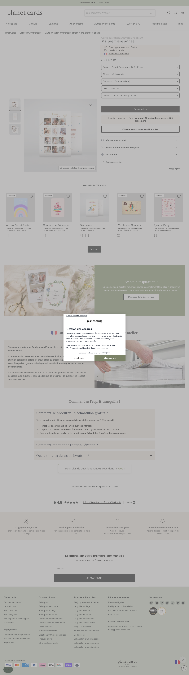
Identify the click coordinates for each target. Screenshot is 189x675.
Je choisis (79, 358)
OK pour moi (110, 358)
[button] (8, 670)
